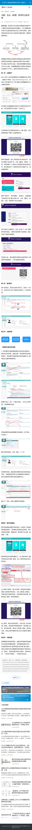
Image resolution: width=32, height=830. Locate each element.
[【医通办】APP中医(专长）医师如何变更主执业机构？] (6, 793)
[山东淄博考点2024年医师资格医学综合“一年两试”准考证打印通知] (6, 725)
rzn (2, 21)
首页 (2, 11)
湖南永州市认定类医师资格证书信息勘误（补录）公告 (15, 769)
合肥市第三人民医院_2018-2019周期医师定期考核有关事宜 (15, 801)
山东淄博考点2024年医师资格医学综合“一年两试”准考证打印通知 (21, 724)
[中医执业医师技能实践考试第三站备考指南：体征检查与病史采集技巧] (6, 784)
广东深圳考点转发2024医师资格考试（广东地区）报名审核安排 (21, 815)
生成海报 (6, 683)
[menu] (29, 7)
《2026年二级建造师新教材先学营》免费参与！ (14, 2)
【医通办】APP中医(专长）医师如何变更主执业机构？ (21, 792)
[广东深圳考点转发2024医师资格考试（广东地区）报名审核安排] (6, 816)
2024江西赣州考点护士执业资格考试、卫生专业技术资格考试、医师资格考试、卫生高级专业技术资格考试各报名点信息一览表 (15, 746)
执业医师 (20, 21)
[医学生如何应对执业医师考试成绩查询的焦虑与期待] (6, 761)
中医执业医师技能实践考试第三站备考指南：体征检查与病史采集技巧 (21, 783)
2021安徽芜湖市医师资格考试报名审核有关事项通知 (16, 710)
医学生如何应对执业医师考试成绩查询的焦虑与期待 (21, 760)
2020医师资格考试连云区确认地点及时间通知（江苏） (15, 732)
